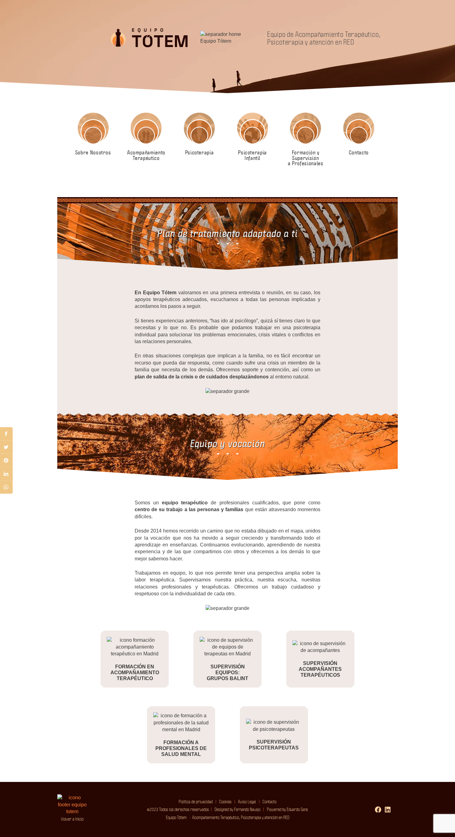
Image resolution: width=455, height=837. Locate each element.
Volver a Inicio (72, 819)
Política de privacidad (196, 801)
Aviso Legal (247, 801)
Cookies (223, 801)
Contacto (269, 801)
